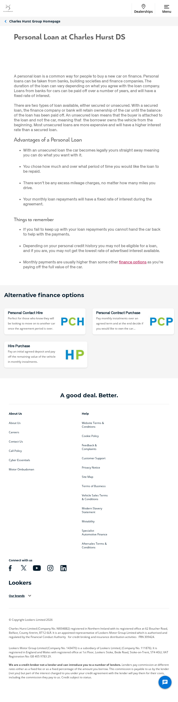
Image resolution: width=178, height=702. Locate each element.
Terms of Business (94, 486)
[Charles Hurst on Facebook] (9, 568)
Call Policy (15, 451)
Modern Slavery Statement (92, 510)
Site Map (87, 477)
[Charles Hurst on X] (22, 568)
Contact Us (16, 441)
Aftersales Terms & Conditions (94, 545)
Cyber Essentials (19, 460)
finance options (132, 262)
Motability (88, 521)
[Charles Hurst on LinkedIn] (62, 568)
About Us (15, 423)
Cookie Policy (90, 436)
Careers (14, 432)
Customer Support (93, 458)
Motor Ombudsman (21, 469)
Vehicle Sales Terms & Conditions (95, 497)
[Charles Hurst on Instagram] (49, 568)
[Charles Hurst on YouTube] (36, 568)
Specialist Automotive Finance (94, 532)
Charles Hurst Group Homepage (34, 21)
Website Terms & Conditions (93, 425)
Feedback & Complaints (89, 447)
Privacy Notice (91, 467)
